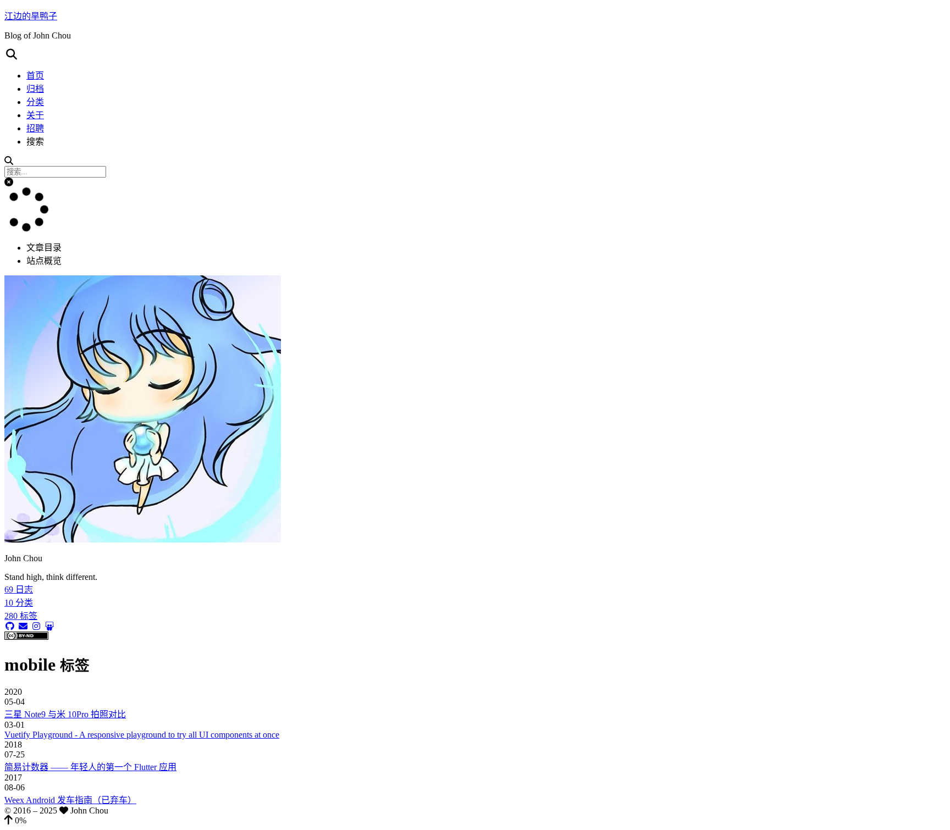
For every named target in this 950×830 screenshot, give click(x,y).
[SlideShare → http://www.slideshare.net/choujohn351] (49, 626)
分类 (35, 102)
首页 (35, 75)
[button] (475, 54)
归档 (35, 88)
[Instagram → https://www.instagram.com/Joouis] (36, 626)
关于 (35, 115)
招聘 (35, 128)
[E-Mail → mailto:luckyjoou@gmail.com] (23, 626)
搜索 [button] (35, 141)
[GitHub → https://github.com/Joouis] (9, 626)
